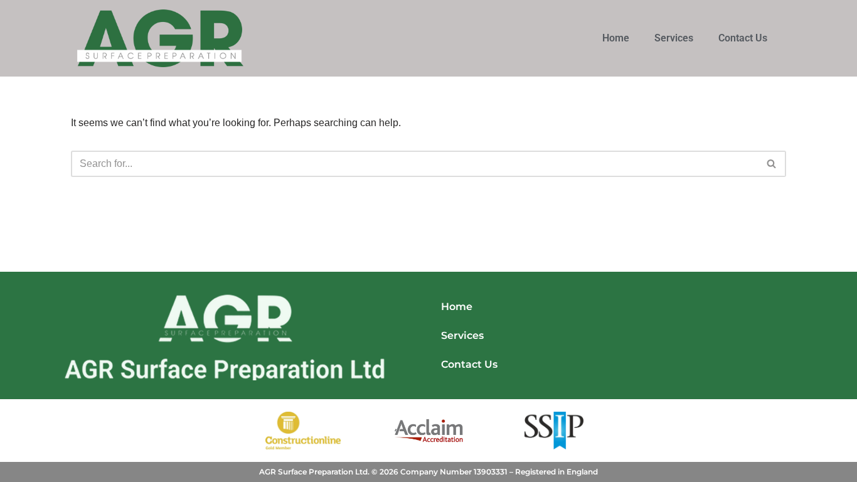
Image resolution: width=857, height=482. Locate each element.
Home (615, 38)
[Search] (772, 164)
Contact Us (742, 38)
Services (673, 38)
